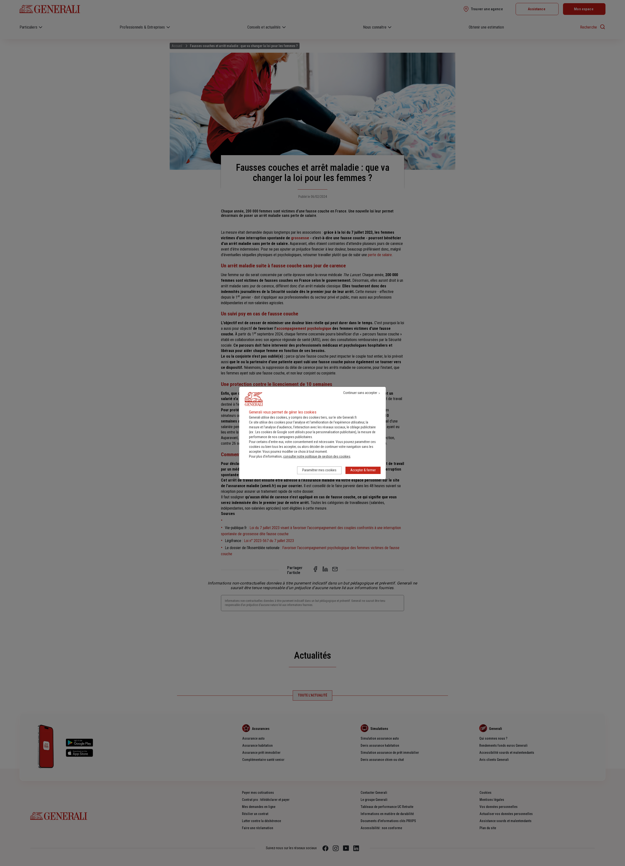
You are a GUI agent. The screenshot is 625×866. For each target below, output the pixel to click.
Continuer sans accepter (360, 393)
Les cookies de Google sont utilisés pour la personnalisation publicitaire (305, 432)
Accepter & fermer (363, 470)
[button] (316, 456)
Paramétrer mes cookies (319, 470)
